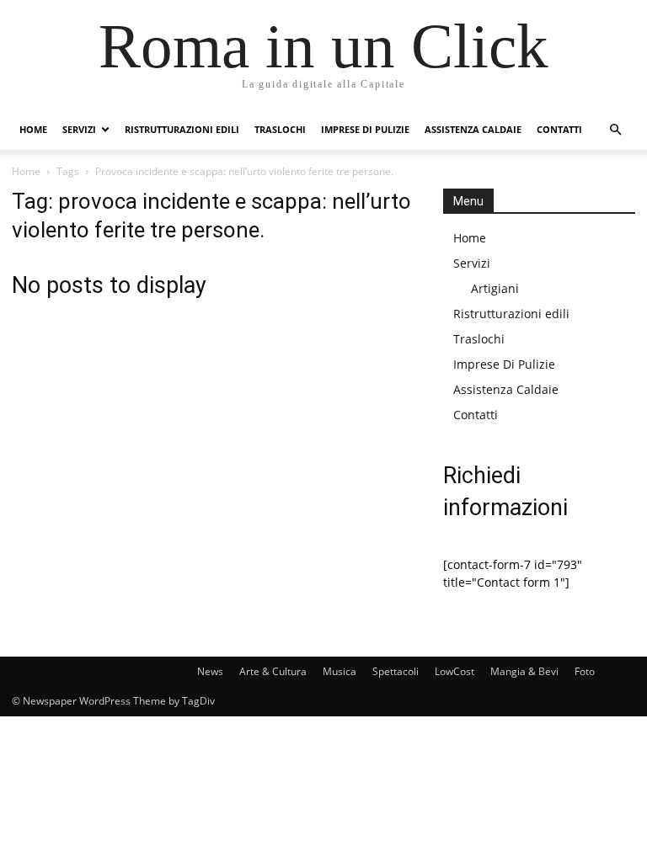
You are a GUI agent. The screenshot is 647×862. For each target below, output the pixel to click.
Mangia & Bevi (524, 671)
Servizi (79, 129)
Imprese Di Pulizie (365, 129)
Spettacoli (395, 671)
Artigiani (495, 288)
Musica (339, 671)
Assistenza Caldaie (473, 129)
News (210, 671)
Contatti (559, 129)
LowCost (454, 671)
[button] (615, 130)
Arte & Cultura (273, 671)
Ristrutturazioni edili (182, 129)
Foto (585, 671)
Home (33, 129)
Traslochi (280, 129)
